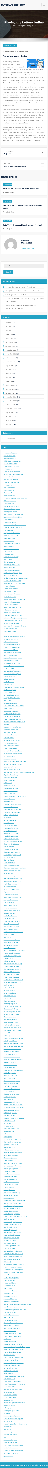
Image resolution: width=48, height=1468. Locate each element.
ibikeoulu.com (8, 958)
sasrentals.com (9, 738)
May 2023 (9, 424)
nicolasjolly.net (9, 918)
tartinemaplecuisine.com (12, 982)
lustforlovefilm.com (10, 916)
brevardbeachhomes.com (12, 634)
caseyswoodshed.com (11, 1110)
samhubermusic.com (11, 1453)
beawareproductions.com (12, 953)
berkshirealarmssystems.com (14, 687)
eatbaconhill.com (9, 495)
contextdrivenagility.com (12, 956)
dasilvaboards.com (10, 884)
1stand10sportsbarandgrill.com (14, 722)
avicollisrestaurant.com (12, 1089)
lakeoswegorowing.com (12, 1416)
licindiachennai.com (10, 464)
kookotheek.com (9, 567)
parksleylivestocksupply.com (13, 809)
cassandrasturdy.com (11, 839)
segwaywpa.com (9, 1147)
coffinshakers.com (10, 961)
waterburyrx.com (10, 1097)
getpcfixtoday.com (10, 538)
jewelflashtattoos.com (11, 535)
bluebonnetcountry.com (12, 543)
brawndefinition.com (11, 894)
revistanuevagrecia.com (12, 940)
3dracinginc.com (9, 863)
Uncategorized (22, 51)
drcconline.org (9, 1091)
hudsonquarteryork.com (12, 1336)
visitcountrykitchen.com (12, 1012)
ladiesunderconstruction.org (13, 607)
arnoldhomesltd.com (11, 650)
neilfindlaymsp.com (10, 1086)
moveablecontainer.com (12, 594)
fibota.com (7, 1339)
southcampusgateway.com (13, 573)
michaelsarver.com (10, 743)
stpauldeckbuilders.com (12, 1235)
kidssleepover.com (10, 501)
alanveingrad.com (10, 1017)
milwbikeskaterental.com (12, 1028)
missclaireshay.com (10, 453)
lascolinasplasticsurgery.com (14, 1256)
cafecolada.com (9, 847)
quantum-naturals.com (12, 1360)
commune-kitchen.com (12, 910)
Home (14, 26)
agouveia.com (8, 1421)
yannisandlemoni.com (11, 695)
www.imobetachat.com (12, 1174)
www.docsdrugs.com (11, 1243)
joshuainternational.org (12, 1192)
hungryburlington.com (11, 977)
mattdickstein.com (10, 1176)
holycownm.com (9, 1067)
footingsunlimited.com (11, 1238)
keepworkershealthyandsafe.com (15, 525)
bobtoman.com (9, 554)
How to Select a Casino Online (15, 166)
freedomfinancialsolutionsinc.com (15, 1216)
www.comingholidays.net (12, 855)
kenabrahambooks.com (12, 908)
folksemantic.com (10, 679)
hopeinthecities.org (10, 831)
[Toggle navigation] (44, 5)
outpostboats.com (10, 825)
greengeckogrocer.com (11, 746)
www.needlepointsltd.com (13, 1251)
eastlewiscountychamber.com (14, 876)
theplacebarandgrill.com (12, 1094)
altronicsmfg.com (10, 493)
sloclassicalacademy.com (12, 881)
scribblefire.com (9, 799)
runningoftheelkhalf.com (12, 1208)
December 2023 (11, 397)
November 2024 (11, 354)
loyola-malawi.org (10, 820)
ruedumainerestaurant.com (13, 932)
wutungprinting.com (11, 1022)
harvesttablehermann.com (13, 620)
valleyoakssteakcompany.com (14, 1107)
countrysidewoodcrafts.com (13, 514)
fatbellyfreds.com (10, 1331)
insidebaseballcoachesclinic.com (15, 1376)
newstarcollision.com (11, 735)
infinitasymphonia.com (12, 921)
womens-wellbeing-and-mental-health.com (19, 772)
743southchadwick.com (12, 639)
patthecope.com (9, 1121)
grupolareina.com (10, 597)
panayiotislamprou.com (12, 570)
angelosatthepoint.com (12, 1102)
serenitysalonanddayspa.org (13, 474)
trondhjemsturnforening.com (14, 1349)
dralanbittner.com (10, 692)
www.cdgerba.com (10, 1341)
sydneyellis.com (9, 756)
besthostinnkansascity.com (13, 1445)
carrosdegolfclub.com (11, 623)
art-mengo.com (9, 990)
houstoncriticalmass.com (12, 865)
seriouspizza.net (9, 1126)
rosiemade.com (9, 708)
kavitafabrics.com (10, 1062)
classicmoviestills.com (11, 844)
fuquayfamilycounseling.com (13, 1419)
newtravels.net (9, 503)
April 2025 (9, 334)
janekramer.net (9, 985)
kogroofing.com (9, 559)
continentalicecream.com (12, 897)
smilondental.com (10, 732)
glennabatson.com (10, 887)
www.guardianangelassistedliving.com (17, 1347)
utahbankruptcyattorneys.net (14, 666)
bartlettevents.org (10, 591)
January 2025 (10, 346)
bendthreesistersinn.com (12, 1049)
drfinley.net (7, 1408)
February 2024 (11, 389)
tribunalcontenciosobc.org (13, 878)
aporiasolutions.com (11, 1145)
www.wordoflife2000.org (12, 671)
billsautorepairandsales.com (13, 1357)
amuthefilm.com (9, 913)
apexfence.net (8, 1456)
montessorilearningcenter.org (14, 1363)
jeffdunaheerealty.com (11, 1211)
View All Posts (27, 248)
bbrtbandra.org (9, 541)
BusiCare (33, 1465)
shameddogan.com (10, 1158)
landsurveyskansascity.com (13, 1232)
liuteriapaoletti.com (10, 1041)
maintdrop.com (9, 551)
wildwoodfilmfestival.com (12, 581)
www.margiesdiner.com (12, 1246)
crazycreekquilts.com (11, 900)
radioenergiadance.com (12, 565)
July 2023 (9, 416)
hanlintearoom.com (10, 1395)
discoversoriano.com (11, 849)
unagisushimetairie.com (12, 533)
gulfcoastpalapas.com (11, 1150)
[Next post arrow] (42, 165)
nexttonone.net (9, 1187)
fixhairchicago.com (10, 1113)
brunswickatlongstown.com (13, 980)
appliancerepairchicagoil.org (13, 517)
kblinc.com (7, 700)
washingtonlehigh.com (11, 1278)
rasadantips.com (9, 488)
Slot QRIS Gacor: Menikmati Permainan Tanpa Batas (24, 291)
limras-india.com (9, 456)
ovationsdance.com (10, 777)
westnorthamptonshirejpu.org (14, 583)
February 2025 (11, 342)
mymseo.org (8, 1427)
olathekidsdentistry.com (12, 714)
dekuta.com (8, 1288)
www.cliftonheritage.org (12, 1259)
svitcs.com (7, 1123)
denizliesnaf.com (9, 1115)
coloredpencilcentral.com (12, 652)
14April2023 (9, 51)
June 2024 (9, 373)
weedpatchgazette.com (12, 698)
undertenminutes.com (11, 482)
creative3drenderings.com (13, 1163)
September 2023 (11, 409)
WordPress (19, 1465)
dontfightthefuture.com (12, 647)
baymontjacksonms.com (12, 1030)
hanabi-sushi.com (10, 1283)
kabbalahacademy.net (11, 730)
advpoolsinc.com (9, 1099)
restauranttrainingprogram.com (15, 761)
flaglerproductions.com (12, 892)
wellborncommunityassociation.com (16, 578)
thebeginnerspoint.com (12, 852)
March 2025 (10, 338)
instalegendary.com (10, 522)
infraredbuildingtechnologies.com (15, 618)
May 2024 (9, 377)
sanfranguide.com (10, 857)
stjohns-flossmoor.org (11, 1051)
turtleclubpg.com (10, 1073)
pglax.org (7, 1035)
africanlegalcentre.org (11, 924)
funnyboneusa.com (10, 1054)
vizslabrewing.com (10, 690)
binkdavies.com (9, 902)
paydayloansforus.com (11, 506)
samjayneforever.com (11, 1368)
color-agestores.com (11, 815)
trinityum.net (8, 1317)
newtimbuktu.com (10, 490)
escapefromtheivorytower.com (14, 636)
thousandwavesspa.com (12, 1081)
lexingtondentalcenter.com (13, 753)
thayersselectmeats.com (12, 1142)
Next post (7, 163)
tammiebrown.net (10, 996)
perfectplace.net (9, 793)
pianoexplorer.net (10, 1312)
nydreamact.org (9, 530)
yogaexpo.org (8, 801)
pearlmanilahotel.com (11, 549)
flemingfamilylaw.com (11, 1411)
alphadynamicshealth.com (13, 1389)
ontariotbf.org (8, 519)
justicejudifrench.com (11, 966)
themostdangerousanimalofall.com (16, 868)
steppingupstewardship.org (13, 1272)
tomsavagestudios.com (12, 770)
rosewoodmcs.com (10, 1296)
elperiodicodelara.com (11, 458)
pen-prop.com (9, 1198)
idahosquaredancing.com (12, 674)
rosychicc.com (9, 823)
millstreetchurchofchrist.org (13, 1381)
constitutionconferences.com (14, 1118)
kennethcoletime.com (11, 974)
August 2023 (10, 413)
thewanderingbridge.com (12, 969)
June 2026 (9, 323)
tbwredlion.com (9, 1355)
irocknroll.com (9, 668)
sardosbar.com (9, 682)
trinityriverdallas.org (11, 791)
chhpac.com (8, 1429)
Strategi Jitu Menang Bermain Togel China (21, 188)
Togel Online (8, 154)
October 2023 (10, 405)
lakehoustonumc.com (11, 1182)
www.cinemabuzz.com (11, 1291)
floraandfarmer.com (11, 629)
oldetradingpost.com (11, 605)
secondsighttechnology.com (13, 740)
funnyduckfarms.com (11, 1397)
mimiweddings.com (10, 1442)
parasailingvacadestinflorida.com (15, 1384)
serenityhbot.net (9, 1190)
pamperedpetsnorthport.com (14, 706)
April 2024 (9, 381)
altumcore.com (9, 1131)
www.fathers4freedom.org (13, 1203)
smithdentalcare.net (11, 1448)
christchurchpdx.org (11, 905)
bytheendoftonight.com (12, 828)
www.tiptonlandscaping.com (13, 1270)
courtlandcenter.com (11, 1083)
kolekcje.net (8, 783)
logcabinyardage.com (11, 1169)
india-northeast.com (11, 642)
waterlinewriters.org (11, 1155)
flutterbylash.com (10, 1392)
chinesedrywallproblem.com (13, 1046)
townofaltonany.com (11, 1033)
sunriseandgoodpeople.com (13, 1043)
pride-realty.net (9, 1387)
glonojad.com (8, 937)
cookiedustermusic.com (12, 1057)
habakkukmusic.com (11, 1184)
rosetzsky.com (9, 934)
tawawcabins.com (10, 676)
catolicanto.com (9, 785)
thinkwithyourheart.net (12, 663)
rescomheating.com (10, 1440)
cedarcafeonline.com (11, 477)
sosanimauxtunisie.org (11, 557)
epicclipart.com (9, 546)
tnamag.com (8, 1137)
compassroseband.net (11, 1129)
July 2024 (9, 369)
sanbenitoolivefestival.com (13, 841)
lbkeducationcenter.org (12, 788)
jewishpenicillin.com (11, 767)
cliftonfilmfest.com (10, 655)
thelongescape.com (10, 1001)
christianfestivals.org (11, 1009)
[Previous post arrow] (42, 152)
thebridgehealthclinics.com (13, 1152)
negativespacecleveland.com (13, 1038)
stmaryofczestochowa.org (13, 964)
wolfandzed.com (9, 1286)
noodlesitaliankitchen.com (13, 527)
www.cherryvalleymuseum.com (14, 599)
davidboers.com (9, 1171)
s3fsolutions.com (13, 4)
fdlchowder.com (9, 1248)
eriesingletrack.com (10, 703)
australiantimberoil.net (12, 613)
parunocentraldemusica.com (14, 1344)
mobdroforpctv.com (11, 836)
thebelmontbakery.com (12, 509)
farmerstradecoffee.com (12, 1166)
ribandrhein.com (9, 780)
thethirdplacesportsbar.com (13, 1323)
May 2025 (9, 330)
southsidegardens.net (11, 1315)
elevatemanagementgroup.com (14, 1403)
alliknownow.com (9, 873)
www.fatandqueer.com (11, 1227)
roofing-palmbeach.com (12, 644)
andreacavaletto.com (11, 807)
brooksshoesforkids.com (12, 1139)
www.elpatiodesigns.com (12, 1333)
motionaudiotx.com (10, 1434)
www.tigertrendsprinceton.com (14, 1200)
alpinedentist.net (9, 562)
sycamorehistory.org (11, 1299)
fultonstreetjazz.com (11, 589)
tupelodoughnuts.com (11, 711)
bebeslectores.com (10, 610)
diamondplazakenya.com (12, 1352)
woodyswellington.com (12, 1328)
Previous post (8, 151)
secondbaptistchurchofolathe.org (15, 1424)
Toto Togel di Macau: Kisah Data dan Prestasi (22, 225)
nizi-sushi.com (9, 988)
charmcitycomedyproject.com (14, 950)
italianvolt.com (9, 684)
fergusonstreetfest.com (12, 1365)
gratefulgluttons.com (11, 833)
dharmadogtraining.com (12, 1432)
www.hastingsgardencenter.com (15, 1309)
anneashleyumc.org (10, 1230)
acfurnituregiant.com (11, 479)
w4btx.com (7, 724)
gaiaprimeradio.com (10, 993)
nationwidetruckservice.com (13, 1070)
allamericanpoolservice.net (13, 764)
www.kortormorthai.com (12, 1224)
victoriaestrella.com (10, 1078)
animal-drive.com (10, 1134)
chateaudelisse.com (10, 575)
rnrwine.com (8, 1413)
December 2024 (11, 350)
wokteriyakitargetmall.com (13, 751)
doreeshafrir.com (9, 948)
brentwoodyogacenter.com (13, 1267)
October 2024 (10, 358)
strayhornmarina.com (11, 889)
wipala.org (7, 817)
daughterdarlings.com (11, 466)
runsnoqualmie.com (11, 1240)
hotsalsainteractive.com (12, 472)
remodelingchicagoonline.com (14, 1264)
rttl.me (6, 1437)
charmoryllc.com (9, 860)
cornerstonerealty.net (11, 1301)
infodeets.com (9, 469)
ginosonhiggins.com (10, 1019)
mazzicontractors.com (11, 1320)
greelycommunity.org (11, 929)
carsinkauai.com (9, 1379)
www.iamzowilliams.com (12, 1307)
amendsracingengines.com (13, 1222)
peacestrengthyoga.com (12, 1214)
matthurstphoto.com (11, 1371)
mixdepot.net (8, 1293)
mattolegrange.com (10, 1004)
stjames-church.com (11, 942)
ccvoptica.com (9, 1275)
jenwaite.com (8, 1400)
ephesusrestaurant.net (11, 1325)
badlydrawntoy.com (10, 1179)
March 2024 (10, 385)
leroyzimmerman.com (11, 1405)
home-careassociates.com (13, 804)
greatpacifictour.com (11, 1075)
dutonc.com (8, 998)
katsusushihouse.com (11, 926)
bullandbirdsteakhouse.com (13, 1254)
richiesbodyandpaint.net (12, 461)
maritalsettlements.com (12, 1025)
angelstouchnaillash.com (12, 727)
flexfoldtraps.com (10, 1219)
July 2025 (9, 326)
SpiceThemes (43, 1465)
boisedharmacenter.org (12, 812)
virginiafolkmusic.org (11, 775)
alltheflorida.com (9, 1373)
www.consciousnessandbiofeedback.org (17, 1304)
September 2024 (11, 362)
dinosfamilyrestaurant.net (13, 615)
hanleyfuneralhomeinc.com (13, 716)
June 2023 (9, 420)
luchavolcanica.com (10, 1065)
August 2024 (10, 366)
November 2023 (11, 401)
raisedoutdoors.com (11, 660)
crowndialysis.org (10, 759)
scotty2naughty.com (11, 945)
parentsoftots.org (10, 1160)
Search (8, 272)
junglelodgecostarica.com (12, 1006)
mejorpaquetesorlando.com (13, 719)
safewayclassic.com (10, 511)
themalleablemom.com (12, 972)
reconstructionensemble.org (13, 1059)
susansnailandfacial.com (12, 1195)
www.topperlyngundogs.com (13, 1206)
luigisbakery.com (9, 1280)
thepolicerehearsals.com (12, 871)
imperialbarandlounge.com (13, 658)
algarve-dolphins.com (11, 1014)
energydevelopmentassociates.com (16, 626)
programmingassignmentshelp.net (16, 498)
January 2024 (10, 393)
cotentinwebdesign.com (12, 602)
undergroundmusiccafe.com (13, 1450)
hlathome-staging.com (11, 748)
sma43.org (7, 1262)
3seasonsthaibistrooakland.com (15, 796)
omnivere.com (9, 485)
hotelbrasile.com (9, 586)
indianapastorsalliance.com (13, 1105)
